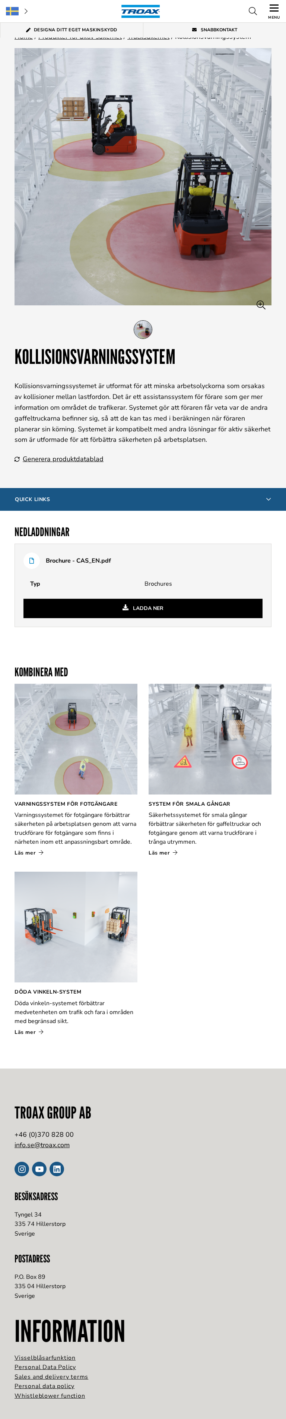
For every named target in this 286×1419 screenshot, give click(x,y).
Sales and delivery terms (51, 1377)
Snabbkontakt (218, 30)
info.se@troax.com (42, 1144)
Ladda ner (147, 608)
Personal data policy (44, 1386)
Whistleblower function (50, 1396)
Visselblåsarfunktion (45, 1358)
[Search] (253, 11)
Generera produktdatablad (63, 458)
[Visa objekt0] (143, 330)
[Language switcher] (17, 11)
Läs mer (26, 852)
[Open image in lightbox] (261, 305)
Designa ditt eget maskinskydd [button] (75, 30)
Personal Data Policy (45, 1367)
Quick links (32, 499)
